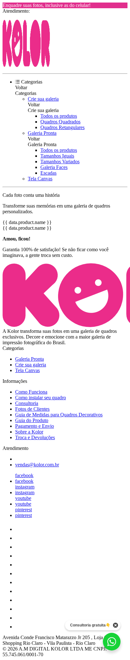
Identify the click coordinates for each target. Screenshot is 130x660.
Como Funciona (31, 392)
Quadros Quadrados (60, 121)
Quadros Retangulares (62, 127)
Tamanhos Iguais (57, 156)
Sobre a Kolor (29, 431)
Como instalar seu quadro (40, 397)
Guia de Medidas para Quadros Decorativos (59, 414)
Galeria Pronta (42, 133)
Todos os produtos (58, 116)
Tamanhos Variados (60, 161)
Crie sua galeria (43, 99)
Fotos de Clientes (32, 409)
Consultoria (26, 403)
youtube (23, 498)
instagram (24, 486)
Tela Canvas (40, 178)
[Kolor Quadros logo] (26, 65)
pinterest (23, 509)
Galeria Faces (54, 167)
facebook (24, 475)
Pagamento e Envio (34, 426)
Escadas (48, 173)
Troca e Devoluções (35, 437)
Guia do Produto (31, 420)
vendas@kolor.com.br (37, 464)
